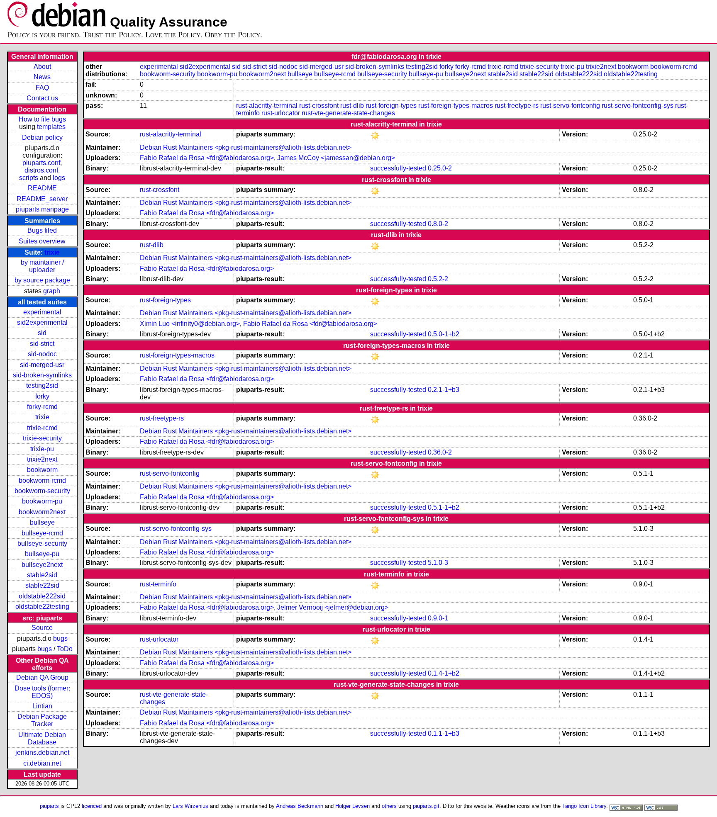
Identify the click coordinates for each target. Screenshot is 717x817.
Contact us (42, 98)
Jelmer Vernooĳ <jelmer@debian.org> (332, 607)
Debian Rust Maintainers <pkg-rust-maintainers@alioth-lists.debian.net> (245, 147)
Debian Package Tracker (42, 720)
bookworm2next (42, 511)
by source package (42, 280)
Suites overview (42, 241)
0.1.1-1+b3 (443, 733)
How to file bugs (42, 119)
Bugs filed (42, 230)
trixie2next (42, 459)
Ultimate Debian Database (42, 738)
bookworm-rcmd (42, 480)
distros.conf (41, 170)
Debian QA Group (42, 677)
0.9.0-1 (438, 618)
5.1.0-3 (438, 562)
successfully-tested (398, 168)
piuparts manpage (42, 209)
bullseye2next (42, 564)
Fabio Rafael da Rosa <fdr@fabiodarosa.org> (207, 157)
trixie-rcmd (42, 427)
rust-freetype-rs (517, 105)
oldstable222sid (42, 596)
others (389, 806)
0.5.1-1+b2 (443, 507)
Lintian (42, 706)
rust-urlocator (280, 113)
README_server (42, 198)
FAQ (42, 87)
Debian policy (42, 137)
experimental (42, 312)
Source (42, 627)
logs (59, 177)
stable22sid (42, 585)
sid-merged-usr (42, 364)
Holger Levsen (352, 806)
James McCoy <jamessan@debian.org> (336, 157)
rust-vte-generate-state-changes (348, 113)
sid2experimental (42, 322)
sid (42, 332)
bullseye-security (42, 543)
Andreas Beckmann (299, 806)
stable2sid (42, 575)
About (42, 66)
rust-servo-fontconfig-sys (637, 105)
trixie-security (42, 438)
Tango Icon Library (584, 806)
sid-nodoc (42, 353)
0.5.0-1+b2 (443, 334)
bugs (60, 638)
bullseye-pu (42, 553)
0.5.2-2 (438, 278)
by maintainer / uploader (42, 266)
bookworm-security (42, 490)
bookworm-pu (42, 501)
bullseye (42, 522)
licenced (92, 806)
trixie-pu (42, 448)
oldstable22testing (42, 606)
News (42, 76)
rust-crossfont (319, 105)
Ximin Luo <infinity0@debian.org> (190, 323)
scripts (28, 177)
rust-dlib (352, 105)
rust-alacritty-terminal (267, 105)
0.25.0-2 (440, 168)
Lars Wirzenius (190, 806)
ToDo (65, 648)
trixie (52, 252)
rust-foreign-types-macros (455, 105)
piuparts (49, 806)
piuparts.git (426, 806)
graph (51, 290)
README (42, 188)
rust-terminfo (158, 584)
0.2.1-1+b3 (443, 389)
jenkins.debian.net (42, 752)
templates (51, 126)
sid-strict (42, 343)
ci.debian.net (42, 763)
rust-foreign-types (391, 105)
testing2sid (42, 385)
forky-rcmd (42, 406)
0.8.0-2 (438, 223)
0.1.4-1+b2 (443, 673)
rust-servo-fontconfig (570, 105)
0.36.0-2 (440, 452)
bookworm (42, 469)
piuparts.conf (41, 162)
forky (42, 396)
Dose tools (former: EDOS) (42, 692)
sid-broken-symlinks (42, 375)
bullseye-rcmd (42, 533)
